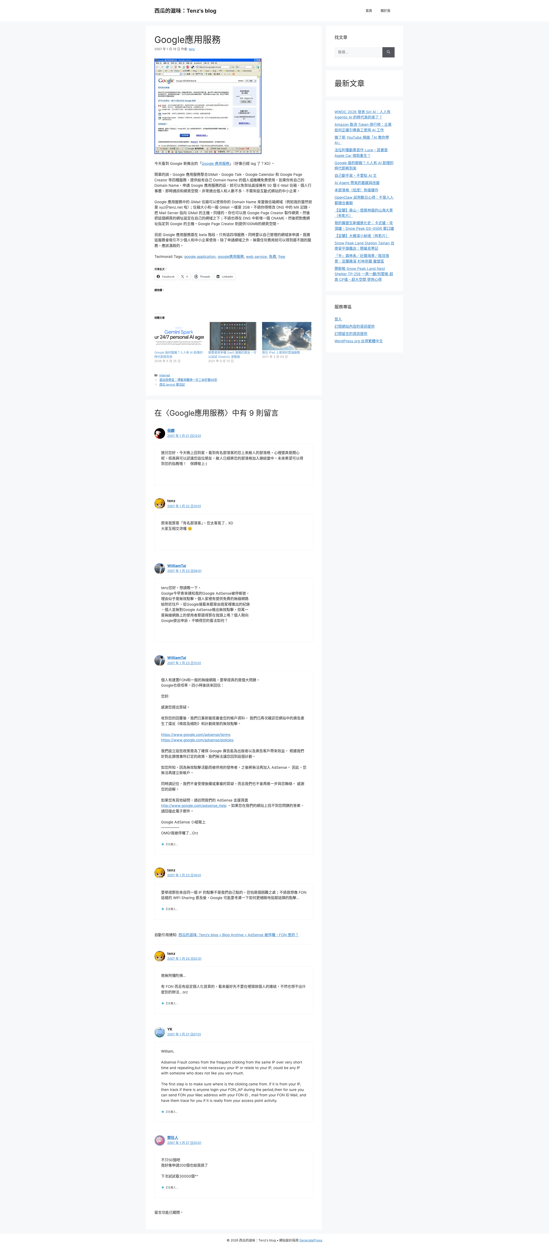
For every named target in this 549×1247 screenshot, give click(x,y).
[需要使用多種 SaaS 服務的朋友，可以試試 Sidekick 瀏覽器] (233, 336)
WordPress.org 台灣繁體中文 (359, 341)
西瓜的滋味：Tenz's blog (185, 11)
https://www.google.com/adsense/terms (196, 735)
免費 (272, 256)
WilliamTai (176, 566)
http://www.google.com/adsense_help (193, 805)
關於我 (385, 11)
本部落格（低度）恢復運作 (356, 190)
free (281, 256)
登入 (338, 319)
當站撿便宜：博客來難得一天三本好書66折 (188, 380)
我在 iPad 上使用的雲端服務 (281, 352)
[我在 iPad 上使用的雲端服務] (287, 336)
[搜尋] (388, 52)
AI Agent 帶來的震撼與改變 (357, 183)
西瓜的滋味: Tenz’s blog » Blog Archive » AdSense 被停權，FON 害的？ (238, 935)
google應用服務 (231, 256)
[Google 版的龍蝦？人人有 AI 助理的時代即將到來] (179, 336)
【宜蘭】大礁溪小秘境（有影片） (362, 236)
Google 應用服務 (215, 163)
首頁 (369, 11)
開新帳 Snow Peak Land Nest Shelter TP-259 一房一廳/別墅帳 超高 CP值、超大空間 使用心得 (364, 274)
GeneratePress (310, 1240)
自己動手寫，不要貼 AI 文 (356, 175)
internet (164, 375)
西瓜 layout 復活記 (172, 384)
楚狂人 (172, 1138)
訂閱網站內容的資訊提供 (355, 326)
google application (200, 256)
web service (256, 256)
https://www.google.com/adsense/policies (197, 740)
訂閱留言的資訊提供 (351, 334)
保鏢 (171, 431)
